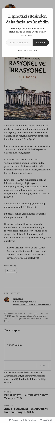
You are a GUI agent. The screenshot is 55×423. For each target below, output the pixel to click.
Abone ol (40, 42)
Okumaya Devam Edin (27, 50)
